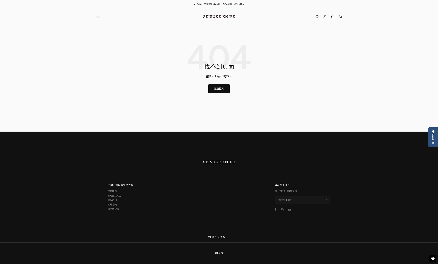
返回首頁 (219, 88)
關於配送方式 (114, 195)
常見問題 (112, 191)
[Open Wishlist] (317, 16)
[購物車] (332, 16)
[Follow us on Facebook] (275, 209)
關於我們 (112, 204)
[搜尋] (340, 16)
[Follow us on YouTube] (289, 209)
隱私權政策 (113, 209)
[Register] (326, 200)
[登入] (324, 16)
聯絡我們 (112, 200)
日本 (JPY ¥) (218, 236)
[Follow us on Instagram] (282, 209)
